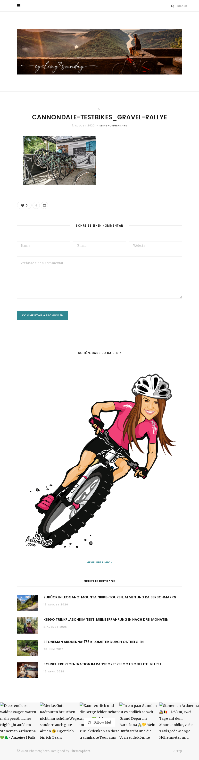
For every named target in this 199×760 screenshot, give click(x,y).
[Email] (44, 205)
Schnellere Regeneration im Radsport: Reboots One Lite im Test (102, 664)
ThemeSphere (80, 751)
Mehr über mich (99, 562)
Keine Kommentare (113, 125)
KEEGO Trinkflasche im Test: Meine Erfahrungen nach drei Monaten (105, 619)
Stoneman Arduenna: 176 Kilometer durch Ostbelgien (93, 641)
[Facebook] (36, 205)
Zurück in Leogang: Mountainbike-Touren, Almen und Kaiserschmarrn (109, 597)
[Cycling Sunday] (99, 51)
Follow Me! (102, 722)
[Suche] (172, 6)
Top (179, 751)
